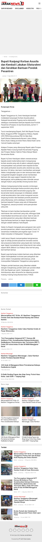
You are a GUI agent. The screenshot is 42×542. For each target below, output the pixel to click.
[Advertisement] (21, 32)
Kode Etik (30, 8)
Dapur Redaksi (6, 8)
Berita (5, 56)
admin (10, 279)
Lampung (20, 460)
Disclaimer (19, 8)
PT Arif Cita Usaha (24, 539)
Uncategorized (13, 56)
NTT (19, 492)
